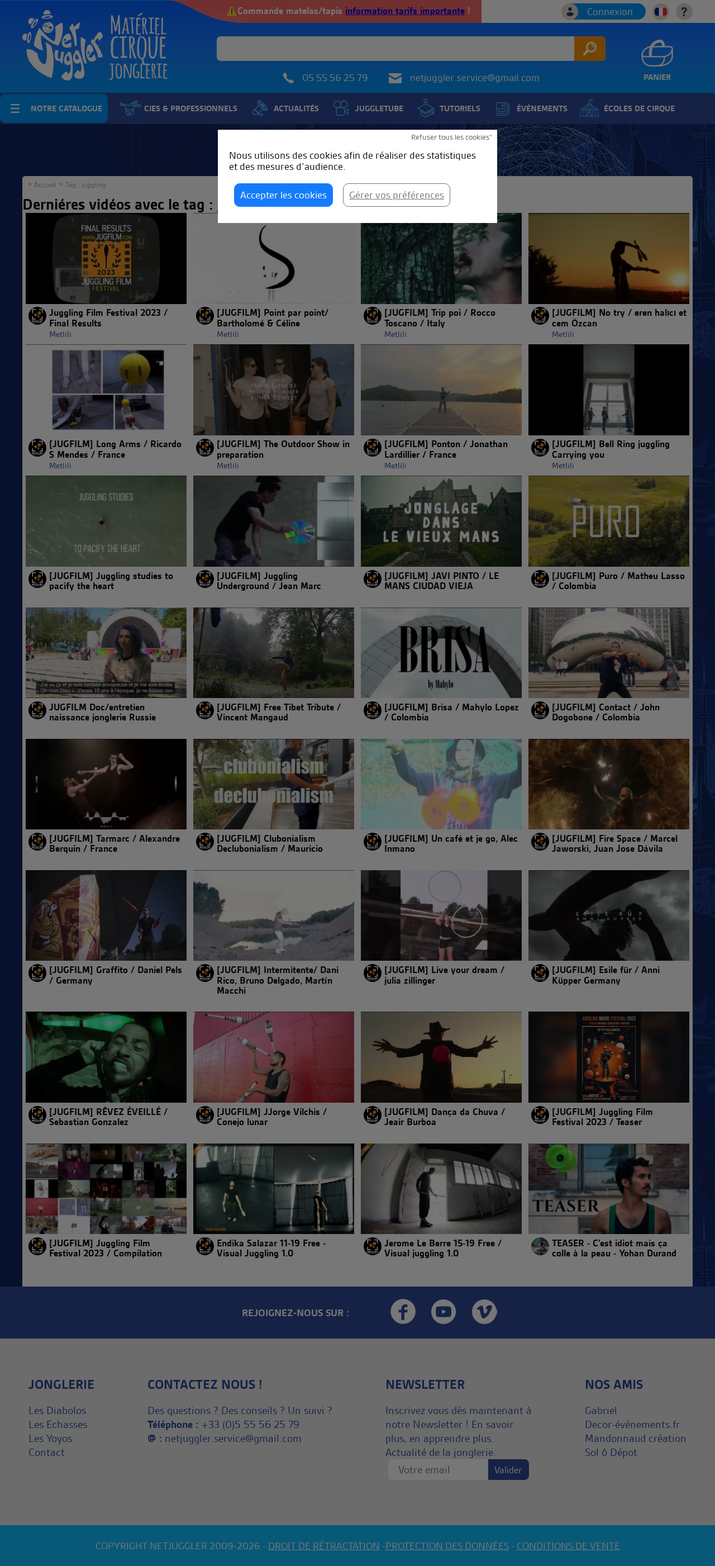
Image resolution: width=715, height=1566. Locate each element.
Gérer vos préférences (396, 194)
